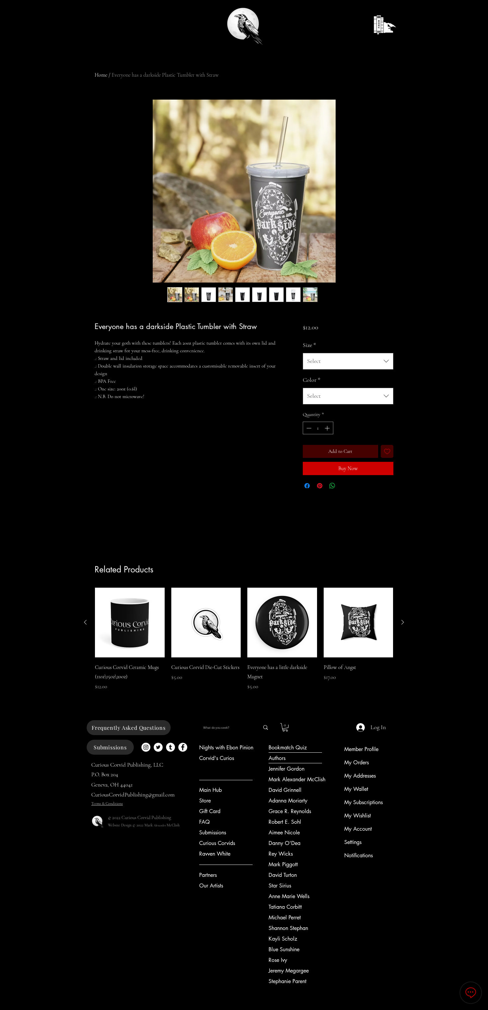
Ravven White (214, 853)
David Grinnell (285, 790)
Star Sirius (280, 885)
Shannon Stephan (288, 928)
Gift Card (209, 811)
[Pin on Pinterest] (320, 486)
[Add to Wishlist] (387, 451)
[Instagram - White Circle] (145, 747)
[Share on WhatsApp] (332, 486)
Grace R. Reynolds (290, 811)
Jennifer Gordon (286, 768)
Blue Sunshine (284, 949)
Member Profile (361, 749)
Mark (149, 825)
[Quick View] (130, 622)
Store (205, 800)
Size (309, 345)
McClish (173, 825)
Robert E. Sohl (285, 821)
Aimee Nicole (284, 832)
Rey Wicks (281, 853)
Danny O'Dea (284, 843)
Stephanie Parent (287, 981)
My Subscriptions (363, 802)
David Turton (283, 875)
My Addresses (360, 775)
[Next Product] (403, 622)
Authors (277, 758)
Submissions (212, 832)
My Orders (356, 762)
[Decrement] (308, 428)
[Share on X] (345, 486)
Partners (208, 875)
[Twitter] (158, 747)
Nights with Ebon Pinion (226, 747)
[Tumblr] (170, 747)
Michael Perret (285, 917)
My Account (358, 828)
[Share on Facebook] (307, 486)
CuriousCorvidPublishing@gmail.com (133, 794)
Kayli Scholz (283, 938)
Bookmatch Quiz (288, 747)
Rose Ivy (278, 960)
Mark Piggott (283, 864)
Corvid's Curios (216, 758)
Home (101, 75)
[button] (285, 727)
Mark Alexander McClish (297, 779)
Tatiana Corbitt (285, 906)
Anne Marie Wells (289, 896)
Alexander (160, 825)
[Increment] (327, 428)
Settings (353, 842)
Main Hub (210, 790)
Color (311, 379)
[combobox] (348, 361)
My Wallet (356, 789)
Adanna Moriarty (288, 800)
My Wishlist (357, 815)
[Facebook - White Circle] (182, 747)
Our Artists (211, 885)
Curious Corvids (217, 843)
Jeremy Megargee (289, 970)
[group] (244, 643)
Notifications (358, 855)
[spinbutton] (317, 428)
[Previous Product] (85, 622)
